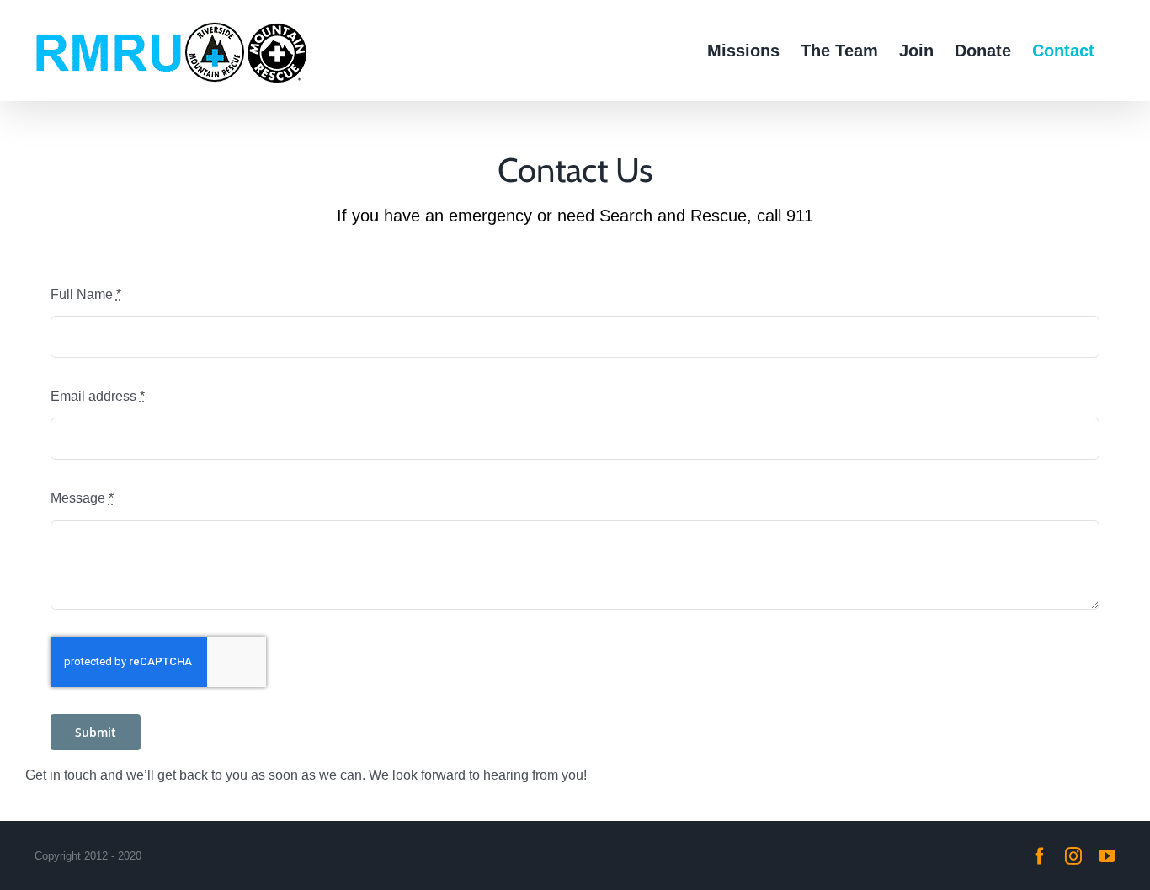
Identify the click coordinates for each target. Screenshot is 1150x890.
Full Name (86, 294)
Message (82, 498)
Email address (98, 396)
